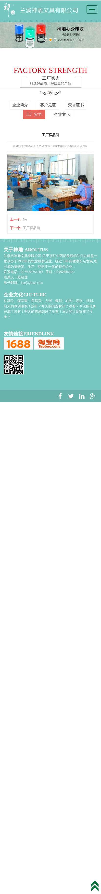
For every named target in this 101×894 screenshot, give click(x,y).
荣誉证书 (76, 105)
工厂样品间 (31, 228)
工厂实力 (34, 114)
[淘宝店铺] (49, 343)
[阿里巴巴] (18, 343)
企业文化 (62, 114)
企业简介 (20, 105)
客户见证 (48, 105)
